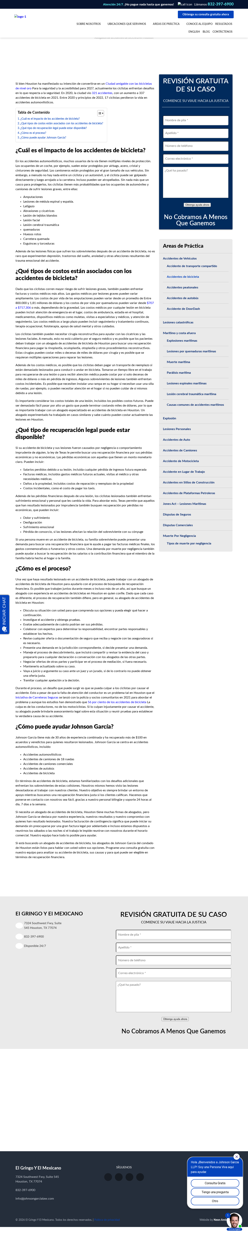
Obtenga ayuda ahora (197, 204)
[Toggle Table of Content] (98, 113)
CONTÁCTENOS (222, 31)
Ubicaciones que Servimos (127, 24)
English (194, 31)
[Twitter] (129, 1177)
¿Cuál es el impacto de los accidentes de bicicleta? (50, 118)
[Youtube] (108, 1177)
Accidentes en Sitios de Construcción (188, 482)
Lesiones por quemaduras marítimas (191, 351)
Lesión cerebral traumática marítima (191, 394)
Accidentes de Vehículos (180, 258)
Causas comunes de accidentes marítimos (195, 404)
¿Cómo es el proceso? (33, 132)
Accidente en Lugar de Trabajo (184, 471)
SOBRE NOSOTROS (89, 24)
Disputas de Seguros (177, 514)
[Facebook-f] (119, 1177)
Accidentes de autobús (182, 298)
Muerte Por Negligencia (179, 535)
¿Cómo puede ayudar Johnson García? (43, 137)
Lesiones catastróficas (178, 322)
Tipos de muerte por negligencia (189, 543)
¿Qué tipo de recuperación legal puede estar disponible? (53, 128)
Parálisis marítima (179, 372)
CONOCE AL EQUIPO (199, 24)
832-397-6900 (221, 4)
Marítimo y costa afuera (179, 333)
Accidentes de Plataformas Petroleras (189, 493)
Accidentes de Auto (176, 439)
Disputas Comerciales (178, 525)
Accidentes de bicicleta (183, 276)
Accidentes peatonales (182, 287)
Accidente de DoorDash (183, 308)
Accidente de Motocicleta (181, 461)
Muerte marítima (178, 362)
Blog (206, 31)
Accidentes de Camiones (180, 450)
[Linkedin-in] (140, 1177)
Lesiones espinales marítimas (187, 383)
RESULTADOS (223, 24)
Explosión (169, 418)
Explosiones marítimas (182, 340)
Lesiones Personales (177, 429)
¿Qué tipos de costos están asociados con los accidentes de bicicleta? (61, 123)
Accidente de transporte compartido (192, 266)
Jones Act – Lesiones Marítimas (184, 503)
